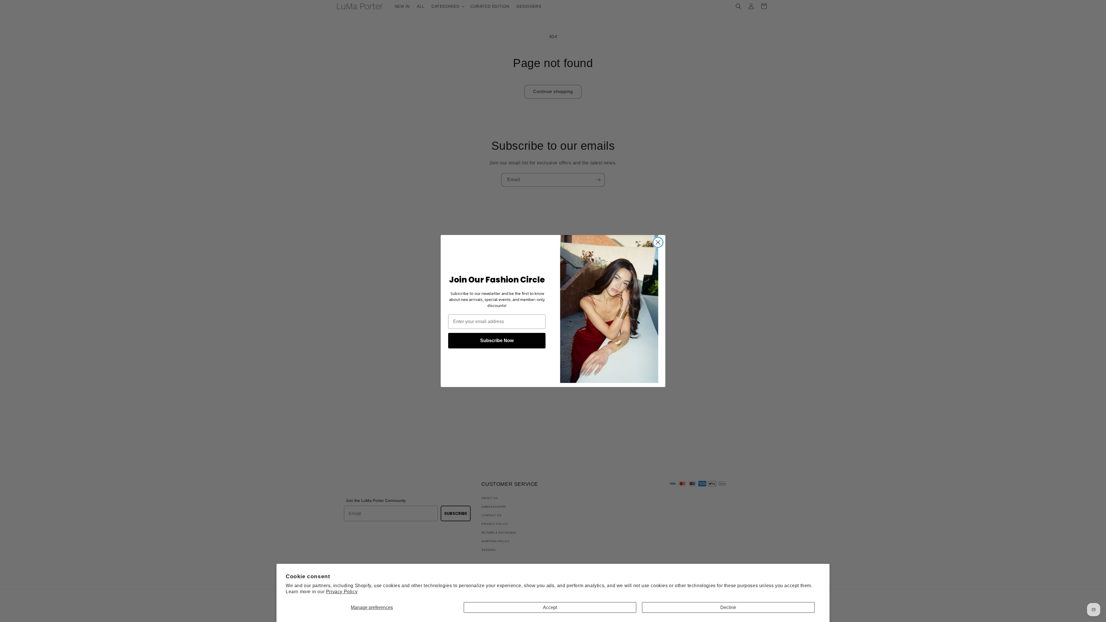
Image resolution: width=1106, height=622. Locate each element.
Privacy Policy (341, 591)
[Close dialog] (658, 242)
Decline (728, 607)
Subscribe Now (497, 340)
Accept (550, 607)
